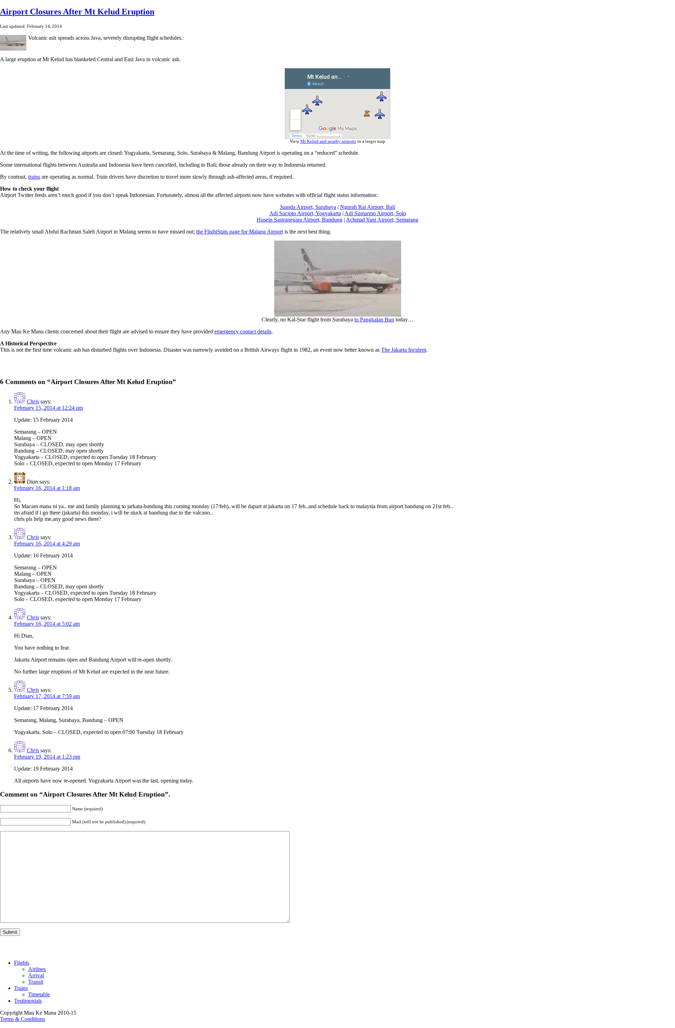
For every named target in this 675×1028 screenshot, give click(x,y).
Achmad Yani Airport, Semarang (382, 220)
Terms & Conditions (22, 1019)
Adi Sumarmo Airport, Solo (375, 213)
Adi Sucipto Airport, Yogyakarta (305, 213)
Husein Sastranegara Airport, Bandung (299, 220)
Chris (33, 401)
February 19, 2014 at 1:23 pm (47, 757)
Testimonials (28, 1001)
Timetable (39, 994)
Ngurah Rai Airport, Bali (367, 207)
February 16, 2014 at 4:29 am (47, 544)
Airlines (37, 969)
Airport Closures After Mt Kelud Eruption (77, 11)
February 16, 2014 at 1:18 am (47, 488)
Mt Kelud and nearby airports (328, 141)
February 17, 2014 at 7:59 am (47, 696)
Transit (35, 982)
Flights (21, 963)
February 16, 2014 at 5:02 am (47, 624)
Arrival (36, 975)
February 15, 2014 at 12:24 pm (48, 408)
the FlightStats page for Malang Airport (239, 232)
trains (34, 177)
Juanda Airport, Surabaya (308, 207)
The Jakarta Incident (403, 350)
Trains (21, 988)
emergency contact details (242, 331)
